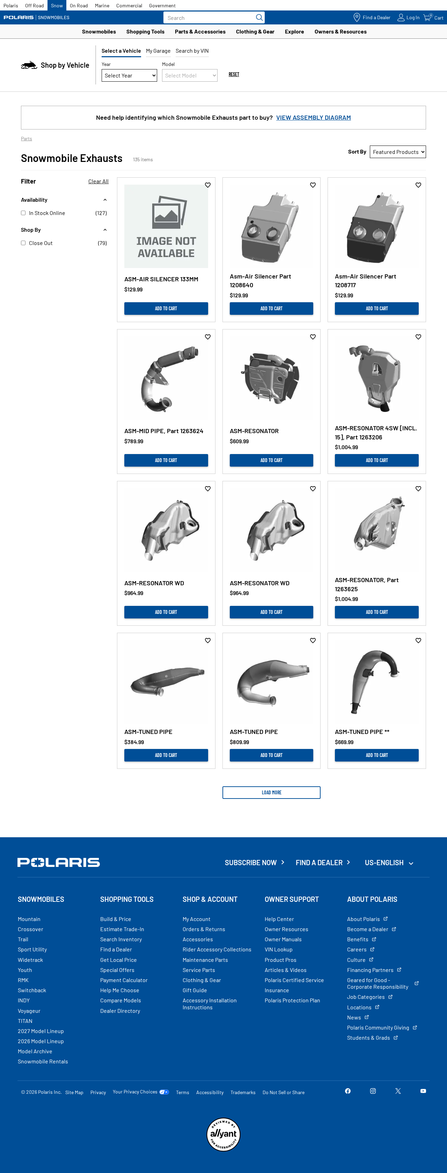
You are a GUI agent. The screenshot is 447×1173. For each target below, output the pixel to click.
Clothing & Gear (255, 31)
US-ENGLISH (385, 862)
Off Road (34, 5)
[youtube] (423, 1092)
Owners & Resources (341, 31)
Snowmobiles (99, 31)
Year (106, 64)
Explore (294, 31)
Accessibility (210, 1092)
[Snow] (36, 17)
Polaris (10, 5)
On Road (79, 5)
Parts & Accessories (200, 31)
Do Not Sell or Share (284, 1092)
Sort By (357, 151)
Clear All (98, 181)
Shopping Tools (145, 31)
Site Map (74, 1092)
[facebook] (348, 1092)
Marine (102, 5)
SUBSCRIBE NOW (251, 862)
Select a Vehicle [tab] (121, 50)
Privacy (98, 1092)
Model (168, 64)
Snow (57, 5)
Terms (182, 1092)
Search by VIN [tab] (192, 50)
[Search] (258, 17)
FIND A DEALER (319, 862)
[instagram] (373, 1092)
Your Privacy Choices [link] (135, 1091)
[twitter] (398, 1092)
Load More (271, 792)
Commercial (129, 5)
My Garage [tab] (158, 50)
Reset (234, 74)
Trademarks (243, 1092)
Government (162, 5)
